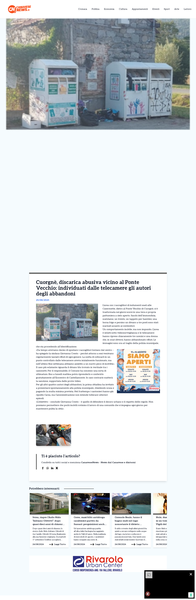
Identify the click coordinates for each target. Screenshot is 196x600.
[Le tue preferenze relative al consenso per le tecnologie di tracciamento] (191, 595)
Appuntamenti (140, 9)
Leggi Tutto (60, 544)
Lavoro (187, 9)
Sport (167, 9)
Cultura (123, 9)
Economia (109, 9)
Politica (95, 9)
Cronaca (82, 9)
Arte (176, 9)
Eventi (155, 9)
